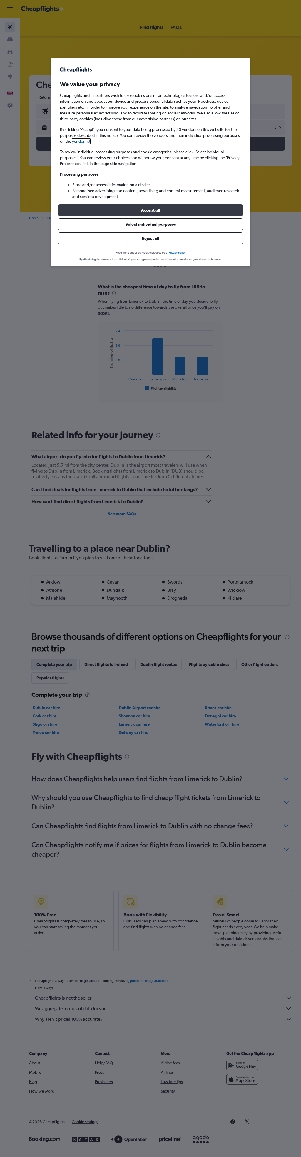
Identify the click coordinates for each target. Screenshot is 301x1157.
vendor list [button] (81, 141)
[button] (150, 210)
